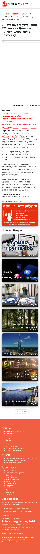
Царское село (10, 488)
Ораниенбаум (11, 492)
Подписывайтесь (7, 538)
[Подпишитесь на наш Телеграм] (29, 4)
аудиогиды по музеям (13, 463)
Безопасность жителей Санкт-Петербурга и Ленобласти (19, 125)
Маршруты (10, 444)
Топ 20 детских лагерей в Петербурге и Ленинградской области (23, 327)
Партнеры (6, 515)
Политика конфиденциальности (13, 533)
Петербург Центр (17, 3)
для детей (9, 438)
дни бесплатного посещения (16, 460)
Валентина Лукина (16, 201)
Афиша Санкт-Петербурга (15, 431)
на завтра (9, 436)
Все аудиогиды (11, 471)
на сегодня (10, 434)
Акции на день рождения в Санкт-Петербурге (21, 402)
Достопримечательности (15, 448)
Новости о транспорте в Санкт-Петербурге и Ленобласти (15, 114)
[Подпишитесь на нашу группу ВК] (31, 4)
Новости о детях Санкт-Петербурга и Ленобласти (17, 120)
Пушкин (9, 490)
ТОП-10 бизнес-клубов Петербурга (20, 354)
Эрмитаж (9, 475)
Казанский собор (12, 481)
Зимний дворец (11, 477)
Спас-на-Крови (11, 483)
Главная (5, 14)
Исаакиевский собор (13, 479)
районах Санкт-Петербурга (13, 136)
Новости (15, 14)
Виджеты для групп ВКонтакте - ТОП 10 (19, 278)
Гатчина (9, 494)
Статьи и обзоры (12, 446)
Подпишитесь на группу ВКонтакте (17, 511)
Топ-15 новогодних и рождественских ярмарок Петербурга (25, 376)
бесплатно (9, 440)
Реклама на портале (10, 518)
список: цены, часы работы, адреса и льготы (21, 458)
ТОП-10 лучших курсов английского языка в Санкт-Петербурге (20, 303)
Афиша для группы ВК (26, 255)
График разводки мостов (14, 450)
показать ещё (21, 411)
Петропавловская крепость (15, 473)
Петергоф (9, 486)
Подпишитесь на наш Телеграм (15, 508)
